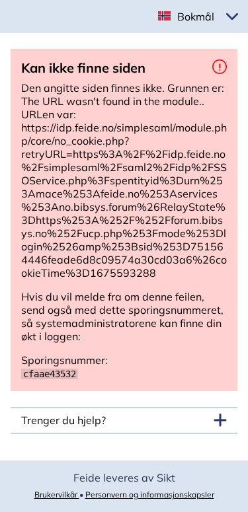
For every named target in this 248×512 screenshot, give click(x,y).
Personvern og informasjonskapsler (149, 494)
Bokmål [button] (195, 16)
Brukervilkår (56, 494)
